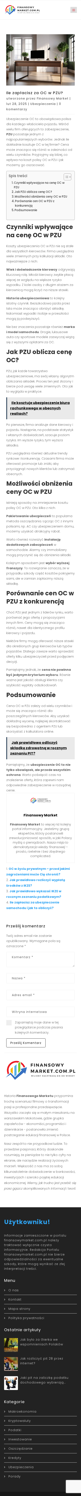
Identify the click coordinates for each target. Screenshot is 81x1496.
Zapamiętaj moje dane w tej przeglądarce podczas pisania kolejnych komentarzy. (39, 1027)
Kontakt (15, 1299)
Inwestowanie (20, 1439)
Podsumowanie (25, 210)
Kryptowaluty (19, 1421)
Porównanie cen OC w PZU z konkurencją (34, 203)
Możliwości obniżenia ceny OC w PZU (41, 197)
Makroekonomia (22, 1411)
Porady (14, 1476)
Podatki (14, 1430)
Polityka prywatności (26, 1318)
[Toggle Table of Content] (65, 177)
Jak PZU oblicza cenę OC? (33, 192)
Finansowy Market (52, 98)
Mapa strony (19, 1309)
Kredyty (14, 1458)
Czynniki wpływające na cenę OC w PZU (39, 185)
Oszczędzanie (20, 1448)
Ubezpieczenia (43, 104)
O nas (13, 1290)
